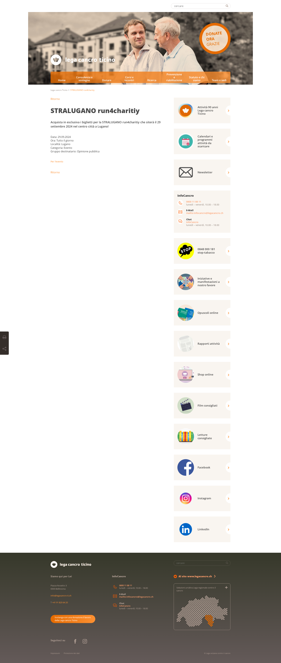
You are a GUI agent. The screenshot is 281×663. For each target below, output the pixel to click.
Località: (56, 144)
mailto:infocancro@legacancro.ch (204, 213)
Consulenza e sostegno (84, 79)
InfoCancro (192, 222)
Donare (106, 80)
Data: (54, 137)
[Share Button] (4, 349)
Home (62, 80)
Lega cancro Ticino (59, 90)
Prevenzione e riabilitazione (174, 77)
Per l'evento (57, 161)
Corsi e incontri (129, 79)
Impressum (55, 653)
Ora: (53, 140)
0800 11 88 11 (193, 201)
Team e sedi (219, 80)
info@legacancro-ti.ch (61, 595)
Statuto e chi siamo (196, 79)
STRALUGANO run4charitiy (95, 110)
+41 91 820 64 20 (60, 602)
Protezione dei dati (72, 653)
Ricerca (151, 80)
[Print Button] (4, 337)
